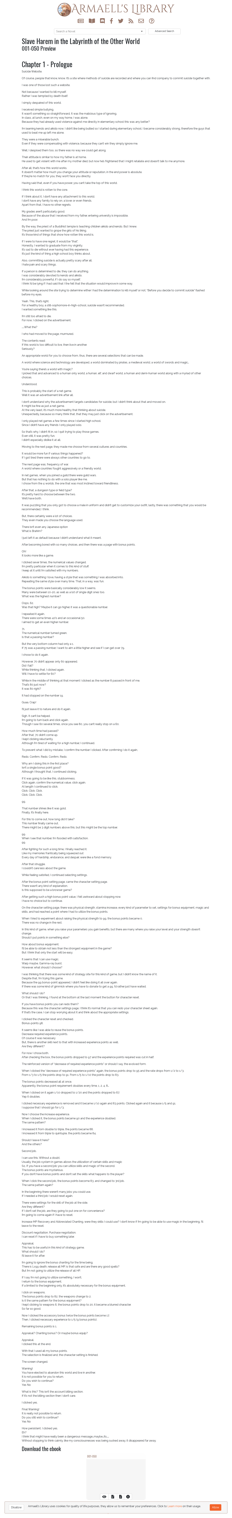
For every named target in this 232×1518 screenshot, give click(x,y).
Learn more (174, 1506)
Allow (215, 1507)
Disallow (16, 1507)
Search (164, 31)
